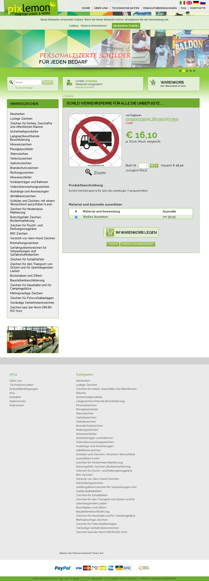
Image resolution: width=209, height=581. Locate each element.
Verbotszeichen (21, 158)
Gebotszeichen (20, 163)
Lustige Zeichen (21, 118)
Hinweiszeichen (21, 144)
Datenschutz (18, 401)
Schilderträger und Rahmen (29, 182)
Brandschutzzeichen (24, 168)
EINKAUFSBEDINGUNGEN (160, 8)
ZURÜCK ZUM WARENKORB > (138, 244)
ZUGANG (91, 81)
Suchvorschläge (24, 88)
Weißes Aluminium (95, 216)
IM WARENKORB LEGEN (136, 232)
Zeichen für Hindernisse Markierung (26, 210)
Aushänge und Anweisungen (29, 191)
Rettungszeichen (22, 172)
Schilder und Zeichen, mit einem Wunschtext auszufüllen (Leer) (32, 202)
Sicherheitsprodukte (24, 131)
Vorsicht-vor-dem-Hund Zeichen (32, 238)
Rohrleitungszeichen (24, 243)
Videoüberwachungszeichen (29, 186)
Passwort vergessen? (89, 84)
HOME (86, 8)
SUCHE (47, 82)
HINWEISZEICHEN (24, 104)
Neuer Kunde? (85, 87)
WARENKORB (172, 82)
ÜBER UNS (101, 8)
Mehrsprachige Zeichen (26, 293)
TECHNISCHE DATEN (125, 8)
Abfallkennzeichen (23, 196)
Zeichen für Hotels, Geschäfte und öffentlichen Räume (31, 125)
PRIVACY (146, 578)
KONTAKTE (198, 8)
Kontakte (15, 397)
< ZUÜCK (67, 96)
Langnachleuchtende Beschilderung (24, 138)
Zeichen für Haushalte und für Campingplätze (30, 286)
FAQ (183, 8)
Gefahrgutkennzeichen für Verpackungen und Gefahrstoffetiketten (28, 251)
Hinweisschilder (21, 177)
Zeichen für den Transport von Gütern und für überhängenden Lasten (31, 267)
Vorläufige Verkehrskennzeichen (32, 302)
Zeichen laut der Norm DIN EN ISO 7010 (30, 309)
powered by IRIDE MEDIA (164, 578)
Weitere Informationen (94, 25)
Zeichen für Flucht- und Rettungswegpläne (26, 227)
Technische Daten (21, 384)
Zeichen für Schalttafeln (27, 259)
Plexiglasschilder (21, 149)
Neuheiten (17, 114)
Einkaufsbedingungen (24, 388)
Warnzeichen (19, 153)
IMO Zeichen (19, 233)
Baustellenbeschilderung (27, 280)
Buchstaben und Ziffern (26, 275)
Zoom (100, 172)
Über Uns (16, 380)
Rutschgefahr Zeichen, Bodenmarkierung (25, 219)
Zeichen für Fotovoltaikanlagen (32, 298)
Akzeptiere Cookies (126, 25)
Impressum (17, 405)
